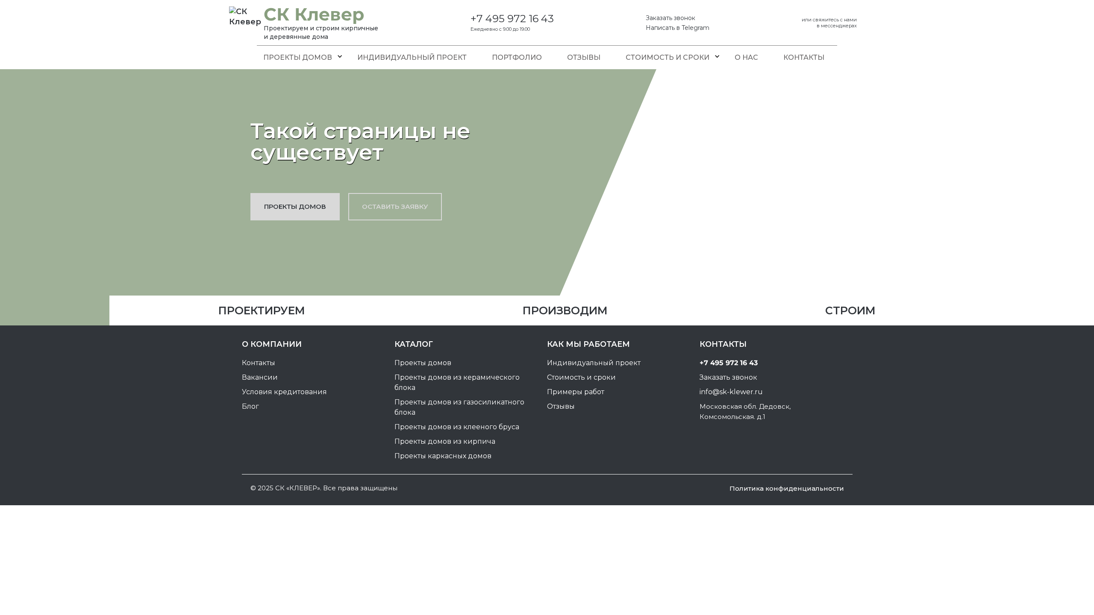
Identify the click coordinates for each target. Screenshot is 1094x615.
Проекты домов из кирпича (444, 441)
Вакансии (260, 377)
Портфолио (517, 57)
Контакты (803, 57)
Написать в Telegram (677, 28)
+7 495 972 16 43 (512, 19)
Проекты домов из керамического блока (457, 382)
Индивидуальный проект (412, 57)
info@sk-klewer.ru (731, 392)
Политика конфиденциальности (786, 488)
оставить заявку (395, 206)
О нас (746, 57)
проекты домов (295, 206)
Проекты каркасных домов (442, 456)
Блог (250, 406)
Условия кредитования (284, 392)
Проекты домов (297, 57)
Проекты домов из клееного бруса (456, 427)
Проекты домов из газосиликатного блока (459, 407)
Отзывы (583, 57)
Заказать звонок (670, 18)
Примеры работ (575, 392)
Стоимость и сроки (667, 57)
